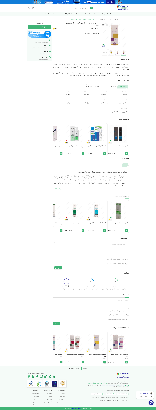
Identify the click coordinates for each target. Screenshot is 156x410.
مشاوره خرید (36, 396)
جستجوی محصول (35, 393)
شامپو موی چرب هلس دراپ (121, 223)
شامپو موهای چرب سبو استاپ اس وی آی (52, 146)
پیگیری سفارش (36, 405)
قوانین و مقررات (61, 399)
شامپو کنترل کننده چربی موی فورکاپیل (97, 146)
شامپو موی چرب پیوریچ (78, 223)
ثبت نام (50, 396)
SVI (61, 148)
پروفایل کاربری (49, 393)
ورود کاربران (49, 399)
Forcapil (104, 148)
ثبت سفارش (36, 399)
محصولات (85, 368)
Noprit (97, 25)
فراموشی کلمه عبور (48, 402)
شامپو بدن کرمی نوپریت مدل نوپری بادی (53, 354)
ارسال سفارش (36, 402)
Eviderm (82, 150)
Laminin (126, 148)
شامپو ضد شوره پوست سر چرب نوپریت (75, 354)
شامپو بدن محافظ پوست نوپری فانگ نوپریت (97, 355)
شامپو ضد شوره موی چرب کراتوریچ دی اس (96, 223)
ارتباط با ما (71, 368)
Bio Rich (104, 225)
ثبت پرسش (58, 268)
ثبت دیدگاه (56, 323)
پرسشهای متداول (61, 402)
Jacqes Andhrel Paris (57, 227)
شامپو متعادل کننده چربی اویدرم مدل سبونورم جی (75, 147)
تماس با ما (62, 396)
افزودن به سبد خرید (38, 27)
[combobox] (77, 8)
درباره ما (78, 368)
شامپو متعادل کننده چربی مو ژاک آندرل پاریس (53, 224)
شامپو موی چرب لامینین (122, 146)
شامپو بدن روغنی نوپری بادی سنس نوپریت (119, 355)
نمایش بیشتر (58, 189)
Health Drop (125, 225)
